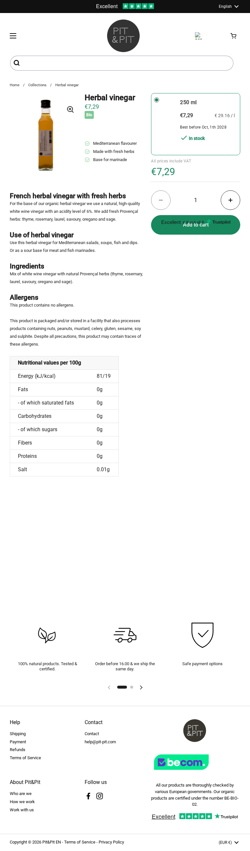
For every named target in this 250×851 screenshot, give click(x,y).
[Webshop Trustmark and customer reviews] (194, 772)
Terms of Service (25, 757)
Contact (92, 733)
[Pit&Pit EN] (123, 36)
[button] (233, 35)
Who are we (21, 793)
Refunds (17, 749)
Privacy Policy (111, 842)
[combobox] (121, 63)
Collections (37, 85)
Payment (18, 741)
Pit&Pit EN (51, 842)
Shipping (18, 733)
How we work (22, 801)
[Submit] (17, 63)
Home (15, 85)
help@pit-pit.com (100, 741)
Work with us (22, 809)
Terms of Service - (81, 842)
